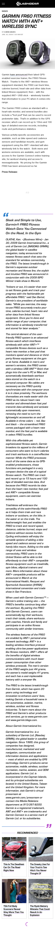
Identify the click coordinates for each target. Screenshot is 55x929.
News (5, 11)
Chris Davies (9, 32)
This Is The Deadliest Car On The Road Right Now (13, 867)
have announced (19, 74)
